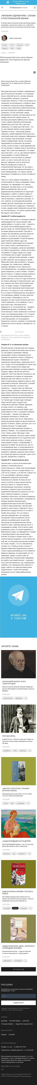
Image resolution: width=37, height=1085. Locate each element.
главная (3, 53)
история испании (8, 698)
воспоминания (20, 803)
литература (20, 45)
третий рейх (7, 908)
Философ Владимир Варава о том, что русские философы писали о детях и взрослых (17, 845)
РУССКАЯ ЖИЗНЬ (14, 1021)
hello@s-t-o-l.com (6, 1047)
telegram (4, 1034)
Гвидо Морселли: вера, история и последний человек (18, 947)
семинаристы (7, 750)
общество (4, 48)
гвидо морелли (7, 960)
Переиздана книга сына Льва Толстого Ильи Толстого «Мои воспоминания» (17, 795)
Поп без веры (8, 736)
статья (11, 45)
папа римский (17, 960)
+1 (25, 698)
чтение (18, 48)
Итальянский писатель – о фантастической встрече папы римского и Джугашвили (16, 952)
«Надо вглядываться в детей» (16, 841)
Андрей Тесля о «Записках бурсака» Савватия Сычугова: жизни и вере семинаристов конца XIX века (17, 741)
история (15, 908)
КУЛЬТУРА (12, 53)
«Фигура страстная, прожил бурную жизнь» (15, 790)
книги (12, 48)
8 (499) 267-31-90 (20, 1047)
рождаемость (22, 853)
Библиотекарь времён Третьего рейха (17, 893)
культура (4, 45)
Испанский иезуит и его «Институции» (14, 683)
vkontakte (12, 1034)
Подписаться (18, 1003)
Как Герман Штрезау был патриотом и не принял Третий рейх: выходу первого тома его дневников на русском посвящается (18, 899)
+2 (29, 853)
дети (27, 45)
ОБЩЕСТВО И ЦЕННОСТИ (23, 1024)
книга (15, 750)
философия (19, 698)
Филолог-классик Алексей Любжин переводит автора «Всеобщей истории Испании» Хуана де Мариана (18, 689)
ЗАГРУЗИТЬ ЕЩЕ (18, 969)
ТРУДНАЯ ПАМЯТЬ (7, 1024)
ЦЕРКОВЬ (4, 1021)
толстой (6, 803)
